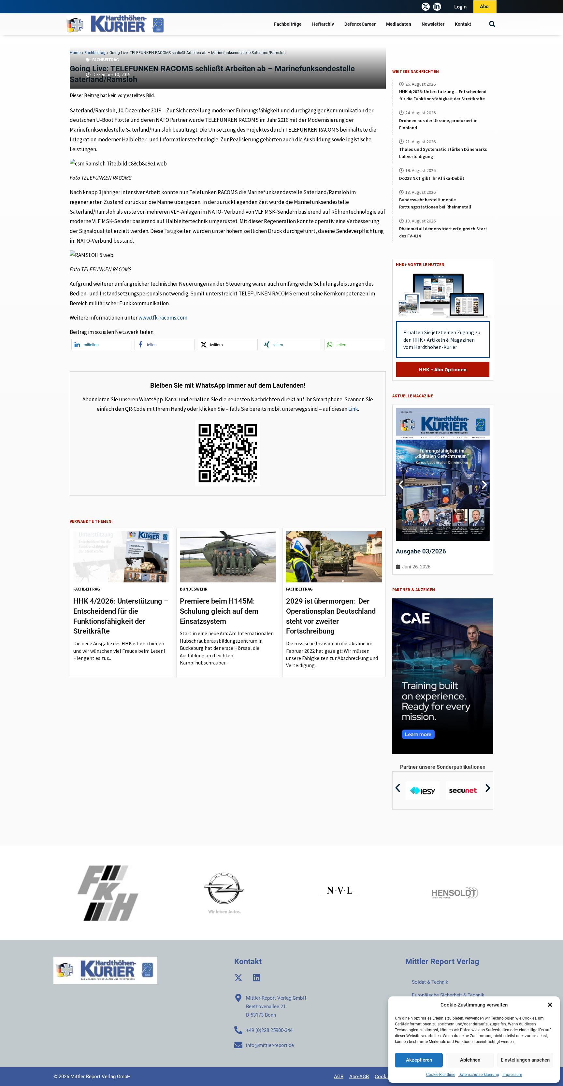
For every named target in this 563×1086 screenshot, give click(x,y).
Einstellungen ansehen (525, 1060)
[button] (550, 1005)
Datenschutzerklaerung (478, 1074)
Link (353, 408)
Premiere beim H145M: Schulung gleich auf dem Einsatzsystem (219, 611)
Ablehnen (470, 1060)
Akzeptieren (419, 1060)
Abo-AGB (359, 1076)
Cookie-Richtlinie (440, 1074)
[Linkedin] (257, 978)
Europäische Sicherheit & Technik (448, 995)
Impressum (512, 1074)
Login (460, 6)
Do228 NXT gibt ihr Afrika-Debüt (431, 178)
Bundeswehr (194, 589)
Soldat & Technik (430, 982)
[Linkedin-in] (437, 7)
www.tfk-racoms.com (162, 317)
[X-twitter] (426, 7)
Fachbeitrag (105, 60)
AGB (338, 1076)
